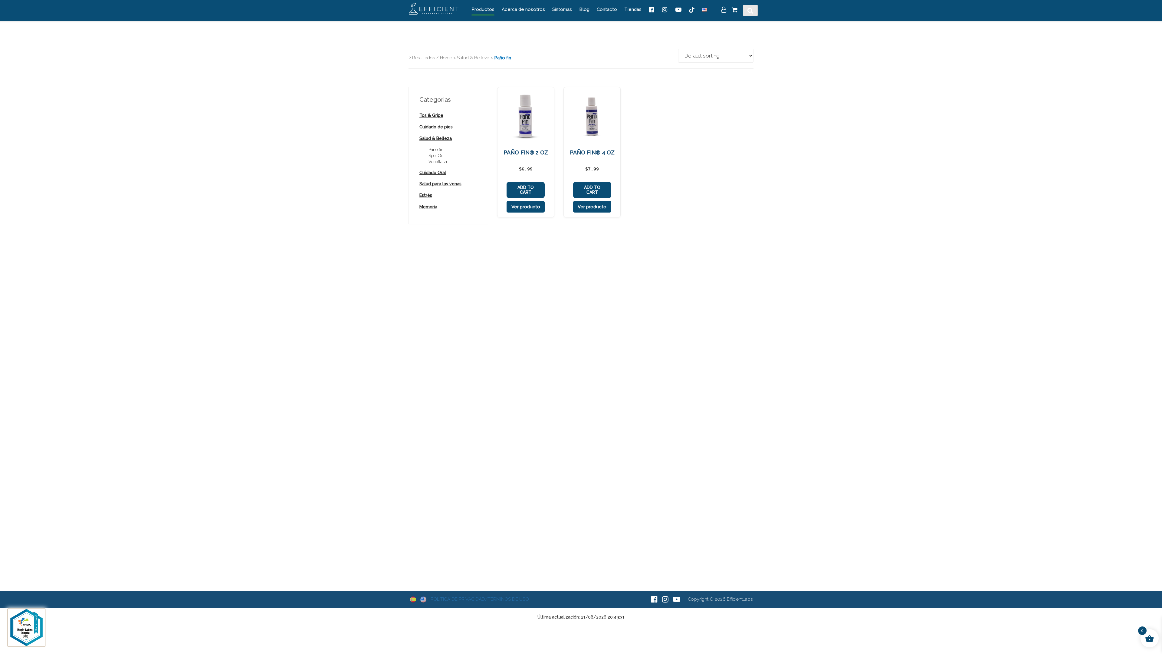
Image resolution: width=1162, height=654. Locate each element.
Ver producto (525, 207)
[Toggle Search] (750, 10)
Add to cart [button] (525, 190)
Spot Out (436, 155)
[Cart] (734, 10)
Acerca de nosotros (523, 9)
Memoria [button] (428, 206)
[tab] (448, 115)
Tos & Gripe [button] (431, 115)
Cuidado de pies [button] (436, 126)
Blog (584, 9)
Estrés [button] (425, 195)
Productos (482, 9)
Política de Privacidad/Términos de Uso (480, 599)
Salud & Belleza (473, 58)
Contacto (607, 9)
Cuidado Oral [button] (432, 172)
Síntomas (562, 9)
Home (446, 58)
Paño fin (435, 149)
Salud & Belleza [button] (435, 138)
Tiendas (633, 9)
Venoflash (437, 161)
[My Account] (723, 10)
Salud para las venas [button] (440, 183)
